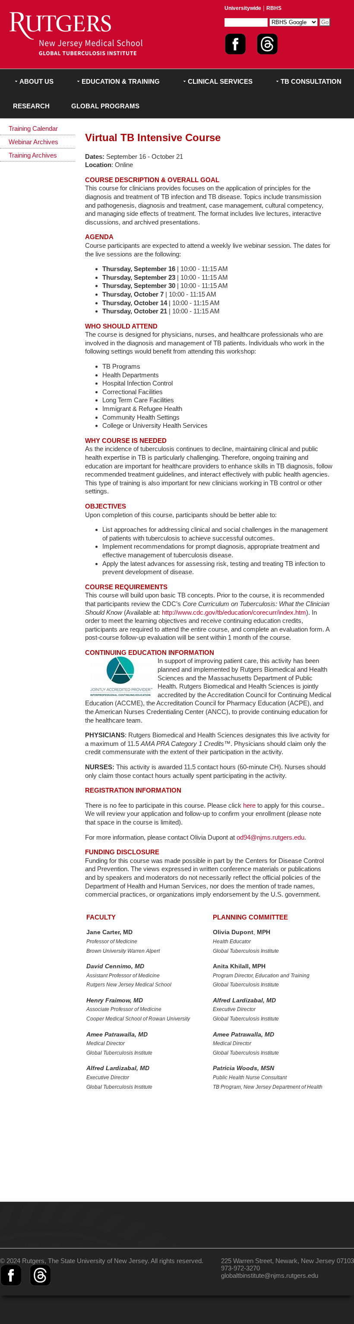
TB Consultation (311, 81)
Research (31, 106)
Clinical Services (220, 81)
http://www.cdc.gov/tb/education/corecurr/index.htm (234, 612)
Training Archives (33, 155)
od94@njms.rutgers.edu (270, 837)
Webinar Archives (33, 141)
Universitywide (242, 8)
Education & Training (121, 81)
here (249, 805)
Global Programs (105, 106)
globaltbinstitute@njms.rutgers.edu (269, 1275)
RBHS (273, 8)
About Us (36, 81)
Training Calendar (33, 128)
